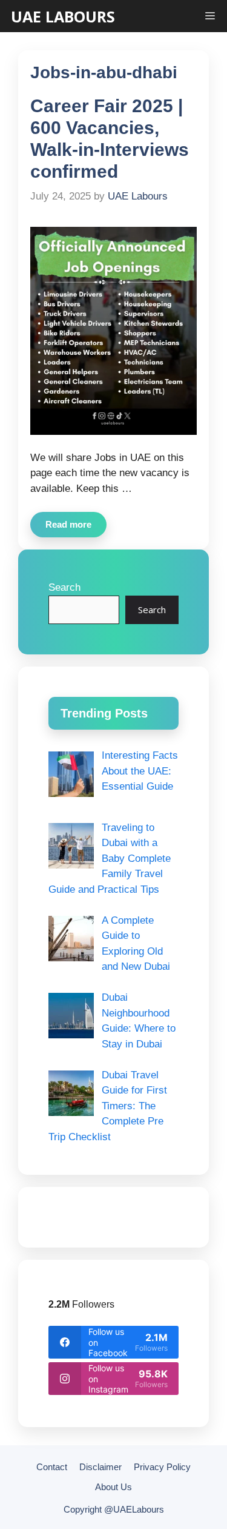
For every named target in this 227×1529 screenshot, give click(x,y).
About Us (113, 1487)
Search (64, 587)
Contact (51, 1467)
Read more (68, 524)
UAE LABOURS (63, 16)
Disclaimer (100, 1467)
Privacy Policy (162, 1467)
